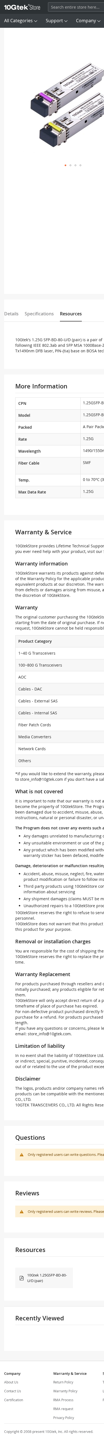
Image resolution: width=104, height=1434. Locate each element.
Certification (13, 1400)
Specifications (39, 314)
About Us (11, 1382)
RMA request (63, 1408)
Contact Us (12, 1391)
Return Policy (63, 1382)
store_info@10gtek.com (41, 779)
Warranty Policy (65, 1391)
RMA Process (63, 1400)
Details (11, 314)
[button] (65, 165)
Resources (71, 314)
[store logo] (22, 7)
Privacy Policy (63, 1417)
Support (54, 21)
